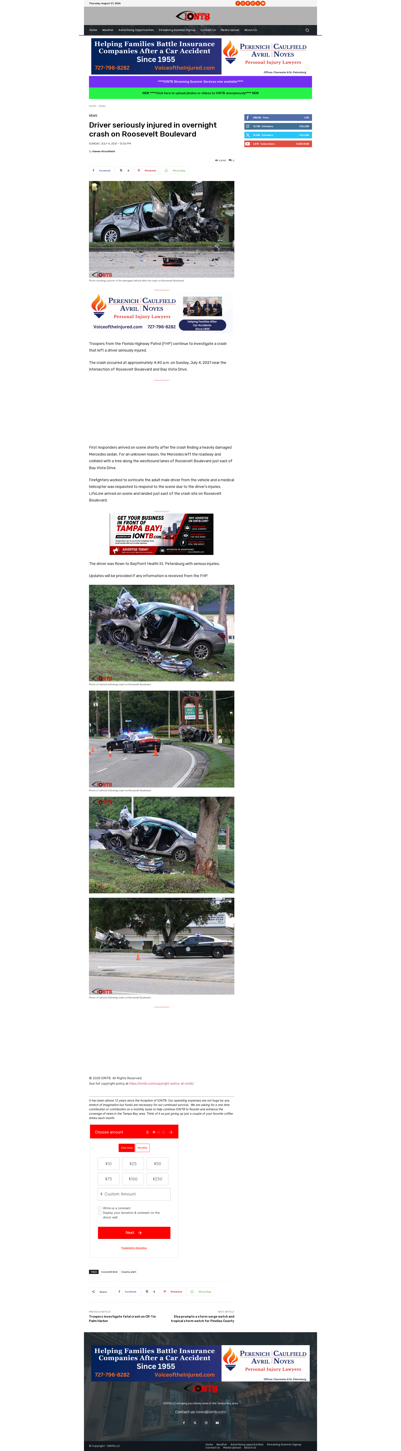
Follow (304, 126)
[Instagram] (242, 3)
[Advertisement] (161, 411)
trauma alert (129, 1271)
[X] (257, 3)
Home (92, 106)
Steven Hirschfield (103, 151)
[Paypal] (247, 3)
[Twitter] (195, 1423)
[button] (307, 30)
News (102, 106)
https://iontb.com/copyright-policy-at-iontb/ (161, 1083)
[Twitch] (252, 3)
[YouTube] (217, 1423)
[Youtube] (262, 3)
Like (306, 117)
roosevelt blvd (109, 1271)
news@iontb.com (211, 1412)
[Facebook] (237, 3)
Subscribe (302, 143)
